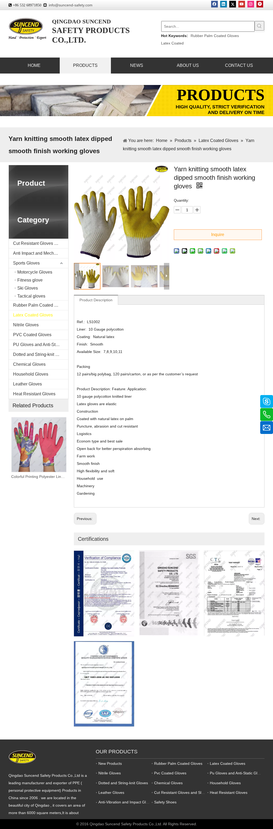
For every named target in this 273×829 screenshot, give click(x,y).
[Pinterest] (259, 4)
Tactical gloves (31, 296)
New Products (110, 763)
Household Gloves (30, 374)
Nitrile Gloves (26, 325)
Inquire (217, 234)
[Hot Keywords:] (259, 26)
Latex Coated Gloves (33, 315)
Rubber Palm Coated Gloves (215, 36)
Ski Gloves (27, 288)
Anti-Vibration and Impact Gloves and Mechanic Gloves (144, 802)
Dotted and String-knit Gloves (40, 354)
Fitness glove (30, 280)
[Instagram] (250, 4)
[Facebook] (214, 4)
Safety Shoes (165, 802)
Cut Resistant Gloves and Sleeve (40, 243)
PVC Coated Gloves (32, 334)
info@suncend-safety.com (71, 5)
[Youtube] (241, 4)
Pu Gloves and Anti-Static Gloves (237, 773)
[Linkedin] (223, 4)
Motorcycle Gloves (34, 272)
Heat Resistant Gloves (34, 394)
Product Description (96, 300)
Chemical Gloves (29, 364)
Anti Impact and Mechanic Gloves (40, 253)
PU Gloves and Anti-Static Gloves (40, 344)
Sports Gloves (26, 263)
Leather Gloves (27, 384)
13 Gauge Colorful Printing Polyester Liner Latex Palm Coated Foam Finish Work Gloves (38, 476)
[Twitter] (232, 4)
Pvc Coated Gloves (170, 773)
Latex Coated (172, 43)
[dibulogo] (22, 757)
